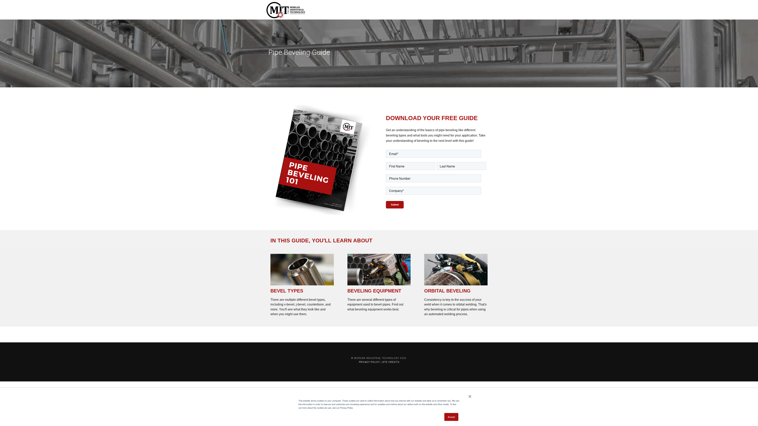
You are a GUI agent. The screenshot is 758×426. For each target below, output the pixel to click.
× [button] (470, 395)
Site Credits (390, 362)
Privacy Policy (369, 362)
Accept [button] (451, 417)
